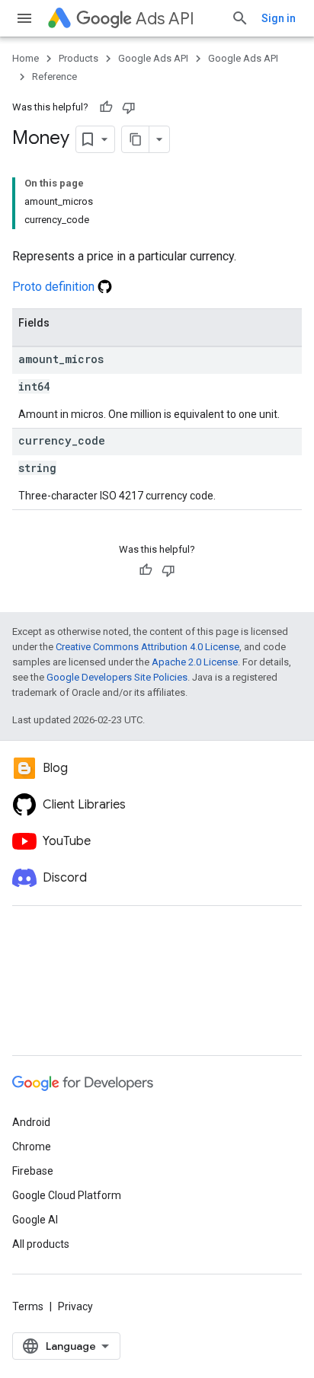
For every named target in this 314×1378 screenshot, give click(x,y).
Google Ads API (153, 58)
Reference (54, 76)
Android (31, 1122)
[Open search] (240, 18)
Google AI (35, 1220)
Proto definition (55, 286)
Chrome (31, 1146)
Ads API (165, 18)
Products (78, 58)
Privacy (75, 1306)
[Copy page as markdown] (135, 139)
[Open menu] (24, 18)
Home (25, 58)
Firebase (32, 1171)
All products (40, 1244)
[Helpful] (106, 107)
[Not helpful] (128, 107)
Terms (27, 1306)
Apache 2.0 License (195, 662)
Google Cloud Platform (66, 1195)
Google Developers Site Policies (116, 677)
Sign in (278, 18)
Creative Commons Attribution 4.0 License (147, 646)
